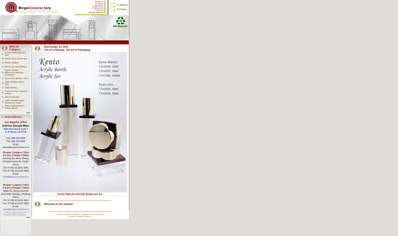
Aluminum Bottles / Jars (16, 78)
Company (67, 214)
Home (59, 214)
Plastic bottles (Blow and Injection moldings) (14, 72)
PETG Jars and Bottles (16, 67)
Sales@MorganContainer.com (16, 147)
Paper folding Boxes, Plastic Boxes (15, 107)
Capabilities (86, 214)
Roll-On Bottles (12, 97)
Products (76, 214)
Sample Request (84, 216)
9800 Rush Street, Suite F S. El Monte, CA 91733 (16, 130)
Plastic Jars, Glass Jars (16, 58)
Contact (72, 216)
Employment (98, 214)
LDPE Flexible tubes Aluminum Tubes (14, 101)
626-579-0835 (18, 137)
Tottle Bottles (11, 88)
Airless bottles (12, 62)
